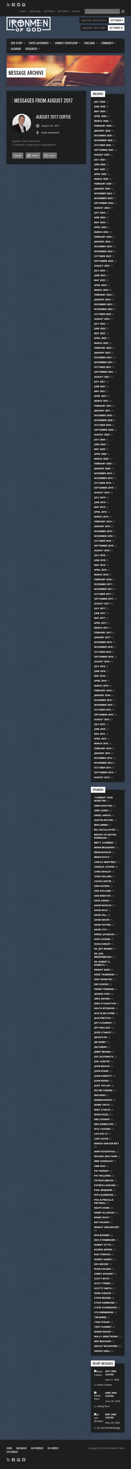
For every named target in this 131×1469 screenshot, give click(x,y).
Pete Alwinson (103, 1194)
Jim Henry (100, 1042)
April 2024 (100, 227)
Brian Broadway (104, 847)
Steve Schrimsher (105, 1307)
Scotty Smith (103, 1288)
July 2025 (99, 159)
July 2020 (99, 439)
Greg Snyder (102, 998)
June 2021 (99, 386)
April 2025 (100, 174)
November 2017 (103, 588)
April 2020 (100, 453)
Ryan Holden (102, 1268)
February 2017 (102, 632)
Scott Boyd (101, 1278)
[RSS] (8, 4)
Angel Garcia (102, 815)
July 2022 (99, 323)
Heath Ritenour (104, 1008)
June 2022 (99, 328)
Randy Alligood (104, 1212)
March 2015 (101, 743)
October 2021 (102, 367)
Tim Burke (100, 1317)
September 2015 (103, 714)
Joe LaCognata (103, 1056)
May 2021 (99, 391)
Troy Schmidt (103, 1326)
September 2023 (103, 260)
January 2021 (102, 410)
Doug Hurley (102, 943)
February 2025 (102, 183)
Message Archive (26, 72)
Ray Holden (101, 1222)
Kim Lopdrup (102, 1119)
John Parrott (103, 1075)
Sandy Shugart (104, 1273)
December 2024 (103, 193)
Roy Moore (101, 1264)
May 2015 (99, 733)
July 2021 (99, 381)
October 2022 (102, 314)
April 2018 (100, 569)
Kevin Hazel (101, 1114)
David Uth (100, 929)
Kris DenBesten (103, 1124)
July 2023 (99, 270)
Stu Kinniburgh (103, 1312)
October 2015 (102, 709)
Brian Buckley (103, 852)
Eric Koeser (101, 984)
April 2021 (100, 395)
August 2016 (101, 661)
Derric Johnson (104, 934)
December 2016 (103, 642)
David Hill (100, 914)
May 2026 (99, 111)
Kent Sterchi (102, 1109)
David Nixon (101, 919)
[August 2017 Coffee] (21, 130)
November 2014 (103, 762)
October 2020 (102, 424)
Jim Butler (100, 1037)
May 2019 (99, 507)
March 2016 (101, 685)
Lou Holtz (101, 1133)
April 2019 (100, 511)
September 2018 (103, 545)
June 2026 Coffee (110, 1394)
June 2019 (99, 502)
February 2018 (102, 579)
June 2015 (99, 728)
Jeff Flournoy (103, 1022)
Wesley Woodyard (105, 1346)
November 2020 (103, 420)
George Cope (102, 993)
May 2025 (99, 169)
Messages (21, 1448)
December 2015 (103, 700)
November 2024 (103, 198)
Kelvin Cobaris (103, 1090)
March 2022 (101, 343)
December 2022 (103, 304)
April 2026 (100, 116)
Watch (35, 155)
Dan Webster (102, 895)
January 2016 (102, 695)
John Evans (101, 1070)
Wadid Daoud (102, 1331)
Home (9, 1448)
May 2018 (99, 564)
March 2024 (101, 231)
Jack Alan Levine (104, 1013)
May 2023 (99, 280)
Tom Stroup (102, 1322)
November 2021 (103, 362)
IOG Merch (53, 1448)
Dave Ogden (101, 900)
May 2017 (99, 617)
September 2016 (103, 656)
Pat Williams (102, 1175)
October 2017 (102, 593)
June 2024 (99, 217)
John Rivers (101, 1080)
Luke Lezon (101, 1138)
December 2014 (103, 757)
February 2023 (102, 294)
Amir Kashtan (103, 805)
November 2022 (103, 309)
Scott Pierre (102, 1283)
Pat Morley (101, 1170)
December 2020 (103, 415)
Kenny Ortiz (102, 1104)
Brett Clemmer (103, 842)
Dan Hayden (101, 885)
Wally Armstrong (105, 1336)
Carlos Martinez (105, 861)
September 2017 (103, 598)
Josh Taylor (102, 1085)
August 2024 (101, 207)
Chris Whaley (102, 871)
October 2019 (102, 482)
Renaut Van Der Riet (106, 1227)
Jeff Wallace (102, 1027)
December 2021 (103, 357)
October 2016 (102, 651)
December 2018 (103, 531)
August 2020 (101, 434)
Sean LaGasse (102, 1293)
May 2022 (99, 333)
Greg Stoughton (105, 1003)
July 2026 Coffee (110, 1373)
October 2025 (102, 145)
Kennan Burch (103, 1099)
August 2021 (101, 376)
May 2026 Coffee (110, 1416)
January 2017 (102, 637)
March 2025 (101, 178)
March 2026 (101, 120)
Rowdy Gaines (103, 1259)
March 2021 (101, 400)
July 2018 (99, 555)
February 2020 (102, 463)
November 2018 (103, 536)
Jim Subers (100, 1046)
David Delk (100, 910)
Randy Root (101, 1217)
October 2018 (102, 540)
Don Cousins (102, 939)
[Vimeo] (18, 4)
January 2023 (102, 299)
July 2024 (99, 212)
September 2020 (103, 429)
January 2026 (102, 130)
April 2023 (100, 285)
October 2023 (102, 256)
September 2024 (103, 203)
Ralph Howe (101, 1207)
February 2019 (102, 521)
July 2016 (99, 666)
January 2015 (102, 753)
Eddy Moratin (103, 979)
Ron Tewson (102, 1254)
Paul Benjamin (103, 1190)
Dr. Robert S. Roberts (102, 963)
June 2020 (99, 444)
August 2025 (101, 154)
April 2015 (100, 738)
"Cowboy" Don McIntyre (103, 799)
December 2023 (103, 246)
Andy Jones (101, 810)
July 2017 (99, 608)
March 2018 (101, 574)
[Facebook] (13, 4)
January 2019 (102, 526)
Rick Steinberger (104, 1239)
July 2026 (99, 101)
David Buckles (103, 905)
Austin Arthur (103, 820)
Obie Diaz (99, 1166)
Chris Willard (103, 876)
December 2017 (103, 584)
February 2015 (102, 748)
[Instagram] (23, 4)
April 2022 (100, 338)
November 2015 (103, 704)
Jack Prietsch (102, 1017)
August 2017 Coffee (53, 116)
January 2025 (102, 188)
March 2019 (101, 516)
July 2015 (99, 724)
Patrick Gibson (103, 1180)
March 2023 (101, 289)
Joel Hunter (101, 1061)
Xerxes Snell (102, 1351)
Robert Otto (102, 1244)
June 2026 (99, 106)
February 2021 (102, 405)
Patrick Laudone (104, 1185)
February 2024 (102, 236)
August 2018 (101, 550)
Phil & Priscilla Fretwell (103, 1201)
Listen (51, 155)
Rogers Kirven (103, 1249)
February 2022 (102, 347)
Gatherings (37, 1448)
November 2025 (103, 140)
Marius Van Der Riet (106, 1143)
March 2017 (101, 627)
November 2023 (103, 251)
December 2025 (103, 135)
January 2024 (102, 241)
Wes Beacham (102, 1341)
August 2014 (101, 777)
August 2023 (101, 265)
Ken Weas (100, 1095)
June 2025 (99, 164)
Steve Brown (102, 1297)
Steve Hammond (50, 132)
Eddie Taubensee (104, 974)
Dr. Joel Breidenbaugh (103, 955)
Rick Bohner (101, 1235)
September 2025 (103, 149)
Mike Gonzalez (103, 1161)
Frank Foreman (104, 989)
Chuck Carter (102, 881)
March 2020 (101, 458)
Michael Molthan (105, 1156)
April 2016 (100, 680)
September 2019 (103, 487)
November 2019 (103, 478)
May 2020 (99, 449)
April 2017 (100, 622)
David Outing (102, 924)
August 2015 (101, 719)
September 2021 (103, 371)
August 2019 (101, 492)
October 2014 (102, 767)
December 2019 (103, 473)
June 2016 (99, 671)
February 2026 (102, 125)
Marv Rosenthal (104, 1151)
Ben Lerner (101, 824)
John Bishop (102, 1066)
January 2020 (102, 468)
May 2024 (99, 222)
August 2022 (101, 318)
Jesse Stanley (102, 1032)
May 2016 (99, 675)
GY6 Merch (12, 1452)
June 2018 (99, 560)
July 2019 (99, 497)
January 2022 (102, 352)
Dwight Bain (102, 969)
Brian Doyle (101, 857)
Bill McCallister (104, 829)
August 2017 (101, 603)
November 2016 (103, 646)
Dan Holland (102, 890)
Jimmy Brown (102, 1051)
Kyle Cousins (102, 1128)
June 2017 (99, 613)
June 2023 (99, 275)
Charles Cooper (104, 866)
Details (17, 155)
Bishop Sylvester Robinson (105, 836)
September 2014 (103, 772)
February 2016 (102, 690)
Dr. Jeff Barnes (103, 948)
